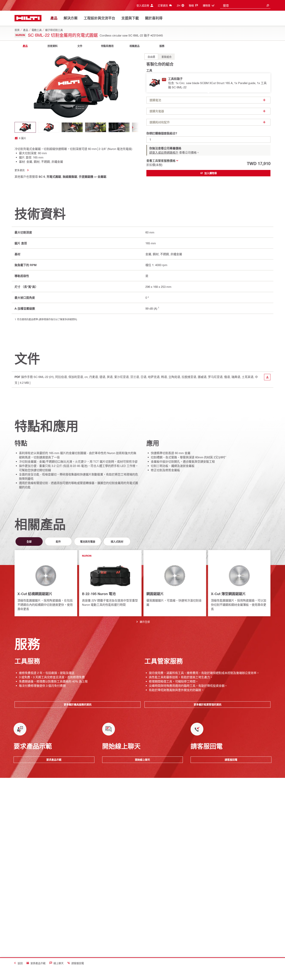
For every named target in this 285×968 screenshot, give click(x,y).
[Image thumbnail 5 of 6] (119, 127)
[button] (208, 82)
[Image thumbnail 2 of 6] (48, 127)
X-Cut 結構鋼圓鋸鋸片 (34, 594)
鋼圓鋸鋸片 (155, 594)
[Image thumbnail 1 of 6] (25, 127)
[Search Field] (267, 5)
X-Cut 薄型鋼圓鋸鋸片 (228, 594)
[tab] (25, 46)
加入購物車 (210, 173)
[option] (151, 56)
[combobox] (245, 5)
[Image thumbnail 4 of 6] (95, 127)
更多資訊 (20, 170)
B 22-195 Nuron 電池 (99, 594)
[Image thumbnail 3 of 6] (72, 127)
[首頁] (28, 18)
